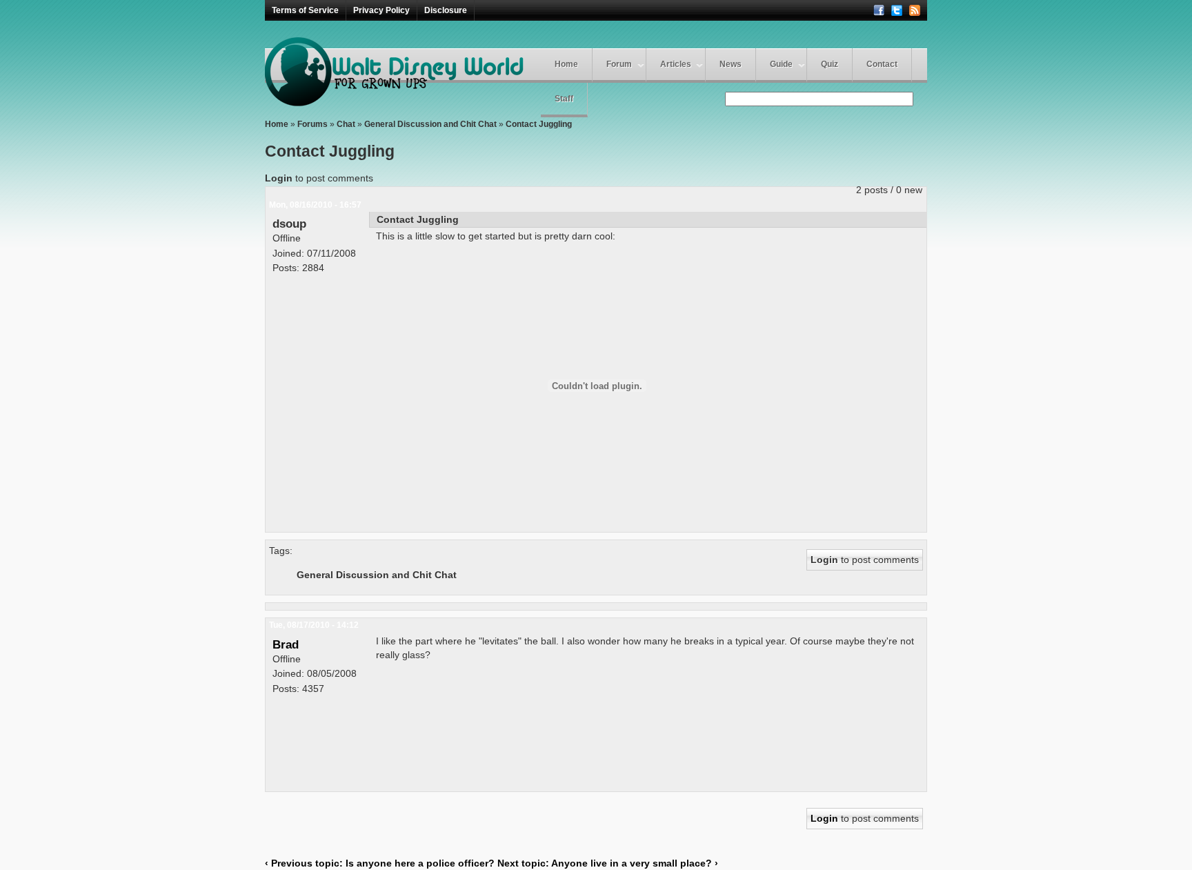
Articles (675, 64)
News (730, 64)
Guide (781, 64)
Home (566, 64)
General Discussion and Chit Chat (430, 124)
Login (278, 178)
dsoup (289, 223)
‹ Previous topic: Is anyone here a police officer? (380, 863)
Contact (881, 64)
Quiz (829, 64)
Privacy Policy (381, 10)
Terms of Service (305, 10)
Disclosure (445, 10)
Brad (285, 644)
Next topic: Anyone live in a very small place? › (607, 863)
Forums (312, 124)
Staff (564, 98)
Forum (619, 64)
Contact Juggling (539, 124)
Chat (346, 124)
